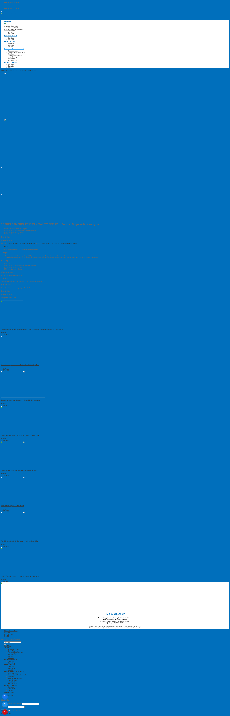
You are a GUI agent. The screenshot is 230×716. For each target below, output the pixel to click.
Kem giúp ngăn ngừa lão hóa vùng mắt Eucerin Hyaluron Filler (20, 435)
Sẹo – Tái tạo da (13, 27)
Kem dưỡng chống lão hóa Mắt (17, 52)
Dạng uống (11, 39)
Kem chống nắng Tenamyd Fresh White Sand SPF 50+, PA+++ (20, 365)
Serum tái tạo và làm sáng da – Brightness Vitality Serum (59, 243)
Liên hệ (6, 636)
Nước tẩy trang (12, 57)
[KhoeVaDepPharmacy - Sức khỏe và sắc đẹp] (8, 12)
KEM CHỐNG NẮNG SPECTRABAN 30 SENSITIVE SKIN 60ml (20, 576)
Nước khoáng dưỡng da (15, 55)
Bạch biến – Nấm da (10, 36)
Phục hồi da (11, 58)
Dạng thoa (11, 38)
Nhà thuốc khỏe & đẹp (11, 631)
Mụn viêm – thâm (13, 26)
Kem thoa (11, 54)
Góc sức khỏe (8, 634)
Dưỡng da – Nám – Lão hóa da (14, 49)
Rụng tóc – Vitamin (10, 62)
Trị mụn (6, 24)
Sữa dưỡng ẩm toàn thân (15, 29)
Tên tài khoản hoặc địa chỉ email (11, 703)
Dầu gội (10, 67)
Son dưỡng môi (12, 60)
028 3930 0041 (9, 27)
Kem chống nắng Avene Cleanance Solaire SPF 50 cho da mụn (20, 400)
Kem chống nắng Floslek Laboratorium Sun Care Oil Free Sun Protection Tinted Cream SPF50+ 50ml (32, 329)
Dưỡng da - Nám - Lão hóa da (17, 70)
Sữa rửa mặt (11, 30)
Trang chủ (4, 70)
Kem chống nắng (13, 51)
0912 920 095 (8, 30)
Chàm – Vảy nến (9, 41)
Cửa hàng (7, 21)
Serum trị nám (32, 70)
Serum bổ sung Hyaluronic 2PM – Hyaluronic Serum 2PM (18, 470)
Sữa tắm (10, 32)
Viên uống (11, 34)
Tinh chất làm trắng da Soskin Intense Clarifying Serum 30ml (19, 541)
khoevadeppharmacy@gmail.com (117, 619)
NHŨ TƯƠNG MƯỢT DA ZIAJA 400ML (12, 506)
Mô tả (6, 246)
